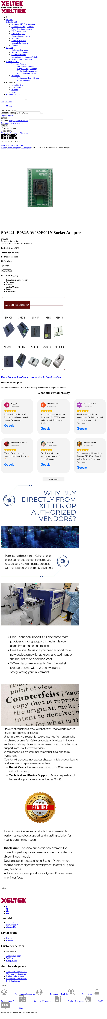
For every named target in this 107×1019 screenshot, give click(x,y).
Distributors (16, 87)
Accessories (16, 38)
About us (10, 922)
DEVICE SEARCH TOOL (12, 145)
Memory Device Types (26, 73)
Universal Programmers (16, 974)
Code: (3, 243)
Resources (15, 76)
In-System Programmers (16, 976)
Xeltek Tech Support (20, 52)
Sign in (4, 115)
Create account (12, 940)
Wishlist (9, 958)
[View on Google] (7, 405)
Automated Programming (27, 66)
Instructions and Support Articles (24, 57)
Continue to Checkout (19, 133)
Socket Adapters (18, 33)
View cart (5, 133)
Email (3, 118)
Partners (14, 90)
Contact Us (11, 927)
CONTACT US (13, 94)
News (13, 92)
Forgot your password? (18, 120)
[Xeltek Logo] (12, 7)
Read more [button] (45, 423)
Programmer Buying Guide (28, 78)
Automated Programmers (16, 971)
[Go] (42, 113)
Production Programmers (21, 29)
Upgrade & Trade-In (19, 43)
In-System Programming (27, 69)
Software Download (19, 50)
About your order (13, 956)
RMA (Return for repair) (21, 59)
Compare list (11, 960)
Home (3, 148)
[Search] (26, 99)
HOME (9, 19)
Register (10, 115)
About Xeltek (17, 85)
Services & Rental (18, 40)
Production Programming (27, 71)
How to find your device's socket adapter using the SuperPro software (32, 377)
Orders (9, 106)
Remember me (10, 128)
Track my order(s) (8, 113)
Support (9, 47)
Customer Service (18, 54)
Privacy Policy (12, 925)
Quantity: (5, 265)
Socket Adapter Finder (20, 36)
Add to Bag (6, 271)
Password (5, 120)
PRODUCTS (11, 22)
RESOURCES (12, 62)
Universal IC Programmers (22, 26)
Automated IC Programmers (23, 24)
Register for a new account (12, 123)
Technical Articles (18, 64)
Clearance (15, 45)
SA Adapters (26, 148)
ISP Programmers (18, 31)
